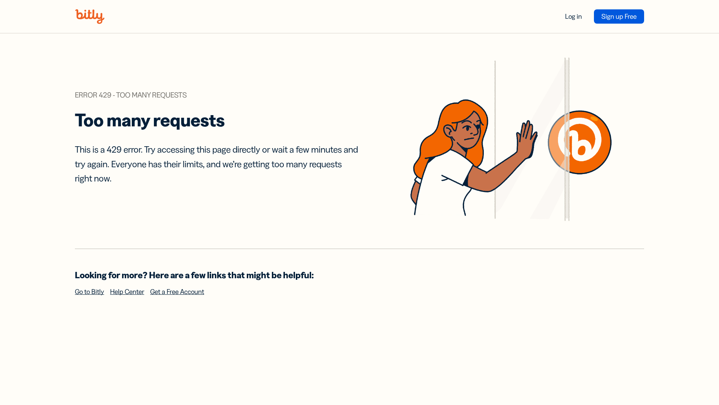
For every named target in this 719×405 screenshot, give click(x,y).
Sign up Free (619, 16)
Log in (573, 16)
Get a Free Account (177, 292)
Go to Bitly (89, 292)
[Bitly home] (90, 16)
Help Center (127, 292)
